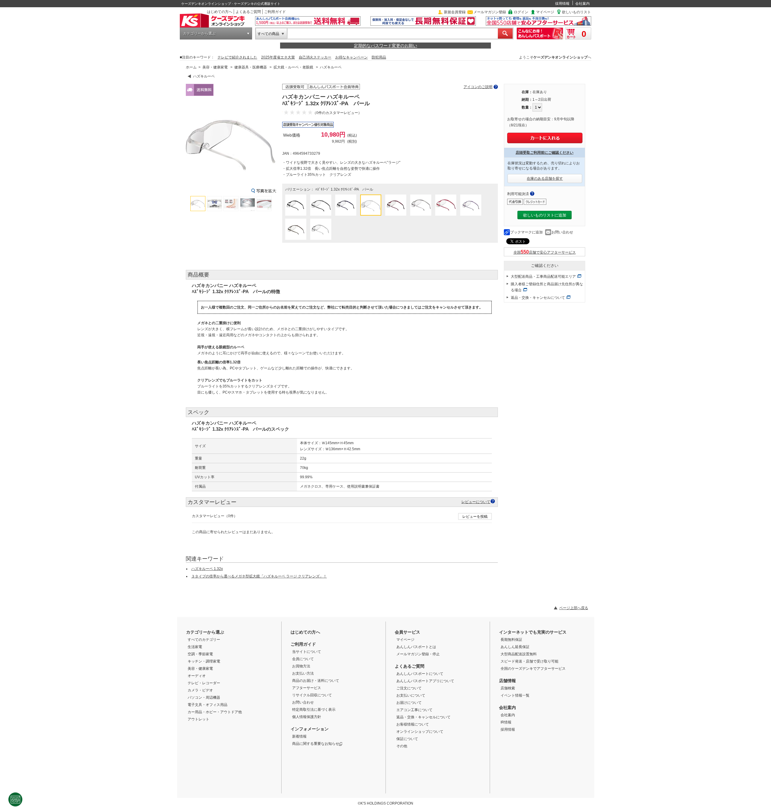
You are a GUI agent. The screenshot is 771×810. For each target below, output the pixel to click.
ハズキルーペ (331, 67)
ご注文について (409, 688)
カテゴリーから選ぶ (199, 33)
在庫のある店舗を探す (545, 178)
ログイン (521, 12)
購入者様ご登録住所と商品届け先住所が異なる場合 (547, 287)
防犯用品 (379, 57)
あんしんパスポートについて (419, 674)
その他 (401, 746)
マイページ (545, 12)
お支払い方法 (303, 673)
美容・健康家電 (215, 67)
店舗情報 (507, 680)
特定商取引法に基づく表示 (314, 709)
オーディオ (197, 676)
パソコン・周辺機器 (204, 697)
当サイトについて (306, 652)
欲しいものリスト (576, 12)
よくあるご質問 (248, 12)
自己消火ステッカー (315, 57)
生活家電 (195, 647)
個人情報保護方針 (306, 717)
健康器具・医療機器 (250, 67)
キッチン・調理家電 (204, 661)
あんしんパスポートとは (416, 647)
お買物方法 (301, 666)
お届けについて (409, 703)
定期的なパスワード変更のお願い (385, 45)
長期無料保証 (511, 640)
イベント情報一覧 (515, 695)
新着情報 (299, 736)
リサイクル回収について (312, 695)
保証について (407, 739)
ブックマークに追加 (526, 232)
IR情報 (506, 722)
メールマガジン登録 (489, 12)
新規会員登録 (455, 12)
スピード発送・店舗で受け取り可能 (529, 661)
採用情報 (562, 4)
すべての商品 (268, 34)
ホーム (191, 67)
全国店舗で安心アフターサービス (544, 252)
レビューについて (475, 502)
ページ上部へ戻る (573, 608)
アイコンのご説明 (478, 87)
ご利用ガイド (275, 12)
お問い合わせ (562, 232)
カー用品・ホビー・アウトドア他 (215, 712)
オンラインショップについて (419, 731)
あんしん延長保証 (515, 647)
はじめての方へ (219, 12)
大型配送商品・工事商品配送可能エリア (543, 276)
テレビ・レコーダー (204, 683)
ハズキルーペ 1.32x (207, 569)
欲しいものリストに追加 (544, 215)
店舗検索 (508, 688)
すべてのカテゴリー (204, 640)
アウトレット (198, 719)
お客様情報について (412, 724)
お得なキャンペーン (351, 57)
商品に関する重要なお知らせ (315, 744)
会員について (303, 659)
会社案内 (582, 4)
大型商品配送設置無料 (519, 654)
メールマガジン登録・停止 (418, 654)
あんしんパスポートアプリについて (425, 681)
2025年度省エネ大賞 (278, 57)
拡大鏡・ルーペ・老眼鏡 (293, 67)
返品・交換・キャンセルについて (538, 298)
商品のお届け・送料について (315, 681)
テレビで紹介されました (237, 57)
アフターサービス (306, 688)
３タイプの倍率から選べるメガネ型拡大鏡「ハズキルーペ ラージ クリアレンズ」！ (259, 576)
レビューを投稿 (475, 516)
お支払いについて (410, 695)
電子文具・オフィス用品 (207, 705)
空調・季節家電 (200, 654)
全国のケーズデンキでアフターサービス (533, 668)
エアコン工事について (414, 710)
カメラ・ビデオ (200, 690)
